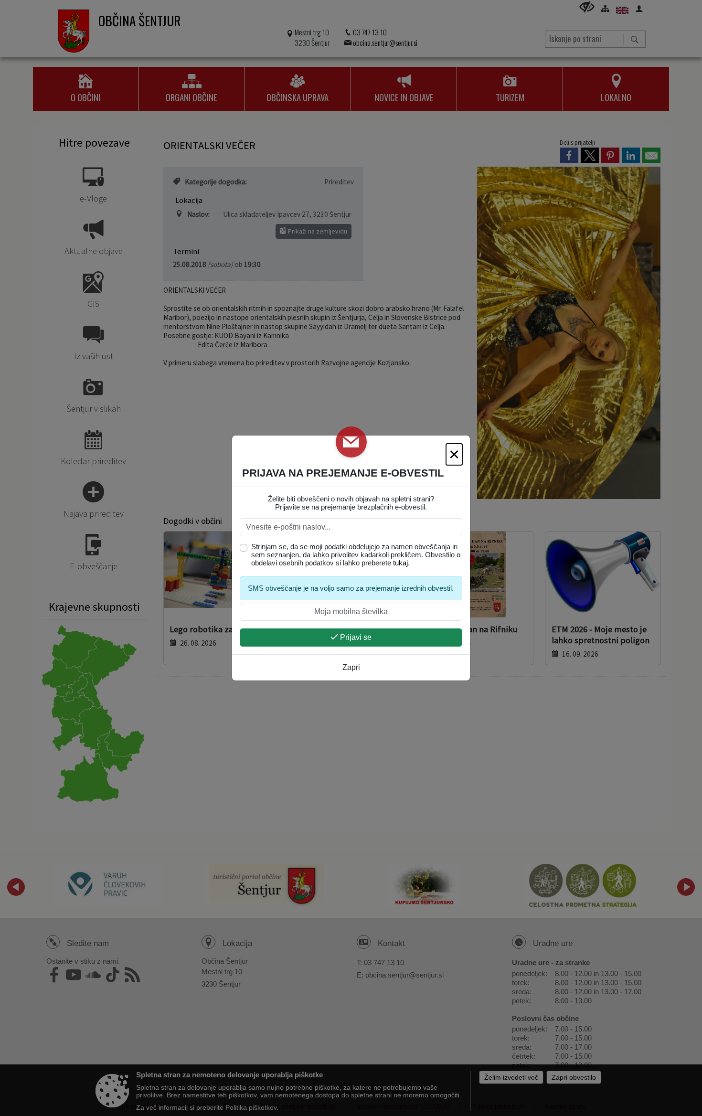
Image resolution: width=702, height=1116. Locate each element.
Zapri (351, 667)
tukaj (400, 563)
